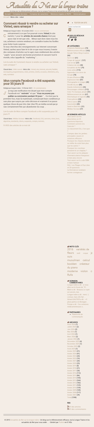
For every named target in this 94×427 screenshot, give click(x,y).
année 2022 (71, 358)
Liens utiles (71, 70)
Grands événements (74, 87)
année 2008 (71, 392)
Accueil (8, 14)
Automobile (71, 104)
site (37, 69)
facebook (36, 119)
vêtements (51, 72)
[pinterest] (75, 40)
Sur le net (71, 58)
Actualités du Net (74, 67)
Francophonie (72, 99)
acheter (31, 72)
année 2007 (71, 395)
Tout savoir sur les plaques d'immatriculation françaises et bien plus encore (78, 155)
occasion (43, 72)
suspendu (27, 121)
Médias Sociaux (18, 119)
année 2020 (71, 363)
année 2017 (71, 370)
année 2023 (71, 356)
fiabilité (54, 69)
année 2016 (71, 373)
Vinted (33, 69)
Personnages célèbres (75, 89)
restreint (41, 121)
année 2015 (71, 375)
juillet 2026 (71, 327)
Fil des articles (75, 407)
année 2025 (71, 351)
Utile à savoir (17, 69)
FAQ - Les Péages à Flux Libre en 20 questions (78, 166)
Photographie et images (76, 82)
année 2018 (71, 368)
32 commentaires (40, 88)
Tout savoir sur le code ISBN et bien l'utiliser (78, 161)
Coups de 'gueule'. (74, 60)
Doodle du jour (73, 84)
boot (57, 119)
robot (26, 72)
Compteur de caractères (39, 14)
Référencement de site (75, 94)
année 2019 (71, 365)
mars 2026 (71, 336)
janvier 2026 (72, 339)
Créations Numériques (76, 48)
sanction (47, 119)
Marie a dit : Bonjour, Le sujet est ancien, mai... (78, 290)
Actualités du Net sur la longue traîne (47, 5)
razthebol (10, 74)
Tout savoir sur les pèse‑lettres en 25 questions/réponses (75, 118)
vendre (37, 72)
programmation (18, 72)
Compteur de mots (20, 14)
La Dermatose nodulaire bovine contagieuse (76, 171)
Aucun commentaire (42, 31)
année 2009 (71, 390)
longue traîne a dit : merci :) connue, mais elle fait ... (78, 295)
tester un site (80, 22)
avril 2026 (71, 334)
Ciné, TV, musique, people (77, 92)
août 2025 (71, 348)
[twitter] (72, 40)
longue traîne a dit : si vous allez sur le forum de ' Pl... (77, 286)
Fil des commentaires (77, 409)
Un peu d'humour (73, 77)
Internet (42, 69)
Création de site (73, 65)
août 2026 (71, 324)
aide (4, 74)
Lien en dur (71, 62)
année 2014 (71, 378)
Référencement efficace (76, 50)
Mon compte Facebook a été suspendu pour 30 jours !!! (29, 81)
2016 (70, 249)
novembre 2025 (73, 344)
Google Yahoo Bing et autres (78, 53)
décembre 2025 (73, 341)
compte (34, 121)
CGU (42, 119)
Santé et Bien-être (74, 106)
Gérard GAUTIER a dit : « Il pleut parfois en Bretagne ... (77, 300)
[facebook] (68, 40)
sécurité (48, 69)
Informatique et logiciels (76, 97)
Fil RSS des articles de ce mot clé (16, 125)
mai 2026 (70, 331)
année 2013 (71, 380)
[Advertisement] (78, 208)
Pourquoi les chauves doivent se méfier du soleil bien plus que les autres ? (78, 143)
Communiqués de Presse (28, 18)
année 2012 (71, 383)
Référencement (10, 18)
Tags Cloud (56, 18)
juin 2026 (71, 329)
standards (14, 121)
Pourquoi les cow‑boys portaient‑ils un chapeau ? (77, 149)
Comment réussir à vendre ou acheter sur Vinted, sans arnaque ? (30, 24)
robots (21, 121)
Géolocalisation (79, 14)
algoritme (6, 121)
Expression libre (73, 79)
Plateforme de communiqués (77, 315)
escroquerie (7, 72)
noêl (78, 253)
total (69, 397)
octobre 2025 (72, 346)
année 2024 (71, 353)
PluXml (61, 422)
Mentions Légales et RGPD (61, 14)
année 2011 (71, 385)
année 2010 (71, 387)
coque (85, 253)
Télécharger (45, 18)
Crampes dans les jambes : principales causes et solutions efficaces (77, 136)
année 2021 (71, 361)
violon (84, 271)
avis (57, 72)
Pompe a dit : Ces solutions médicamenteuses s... (77, 305)
